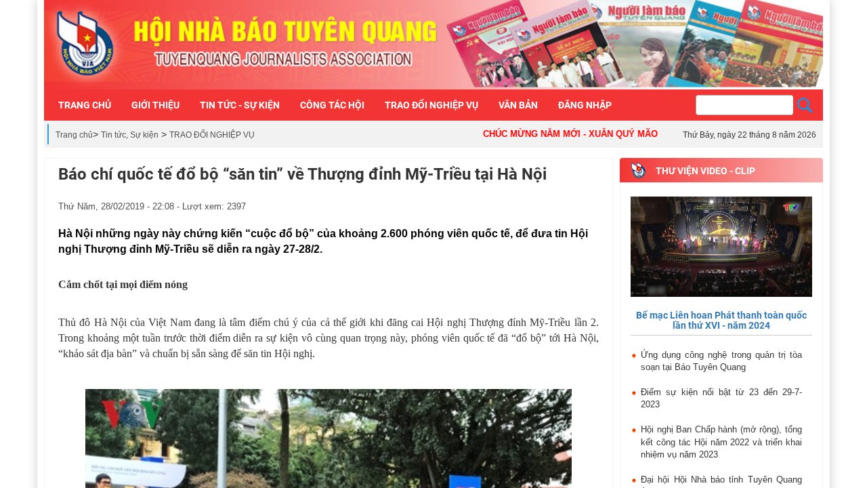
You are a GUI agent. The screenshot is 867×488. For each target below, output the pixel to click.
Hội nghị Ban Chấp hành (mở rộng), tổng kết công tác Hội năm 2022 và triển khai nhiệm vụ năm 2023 (721, 442)
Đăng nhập (585, 105)
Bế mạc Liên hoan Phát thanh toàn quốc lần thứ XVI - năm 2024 (721, 320)
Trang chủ (74, 135)
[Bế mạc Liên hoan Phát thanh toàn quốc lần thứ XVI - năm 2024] (721, 247)
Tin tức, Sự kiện (129, 135)
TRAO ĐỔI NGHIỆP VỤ (212, 135)
